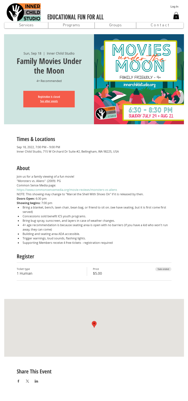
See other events (49, 101)
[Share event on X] (27, 381)
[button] (176, 15)
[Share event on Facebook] (18, 381)
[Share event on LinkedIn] (36, 381)
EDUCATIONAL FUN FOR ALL (75, 17)
